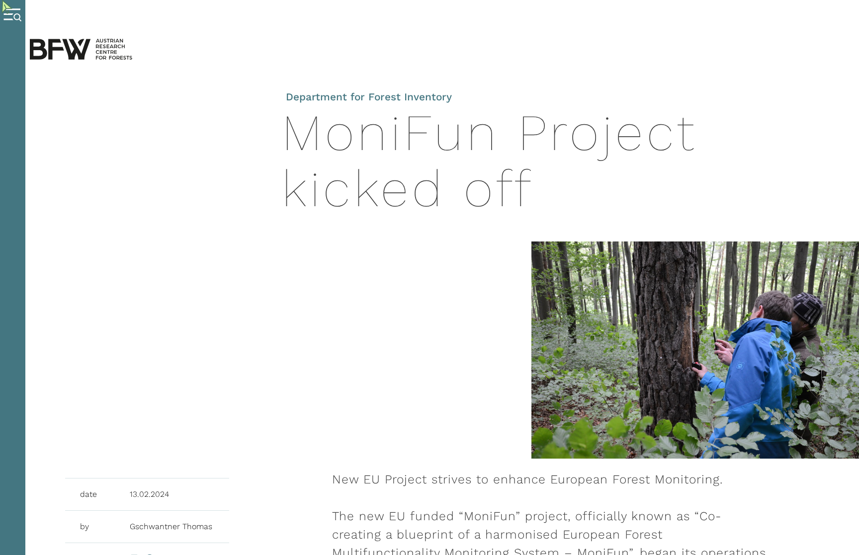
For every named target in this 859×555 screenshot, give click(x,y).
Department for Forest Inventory (369, 97)
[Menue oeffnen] (12, 277)
